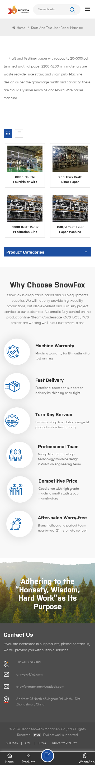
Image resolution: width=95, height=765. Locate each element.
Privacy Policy (64, 743)
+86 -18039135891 (28, 662)
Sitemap (12, 743)
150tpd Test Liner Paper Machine (70, 229)
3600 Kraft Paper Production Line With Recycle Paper (25, 229)
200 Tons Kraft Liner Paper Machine (70, 179)
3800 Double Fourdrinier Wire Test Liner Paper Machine (25, 179)
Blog (41, 743)
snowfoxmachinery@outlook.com (40, 686)
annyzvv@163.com (29, 674)
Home (20, 28)
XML (28, 743)
